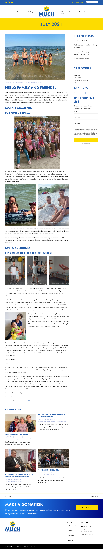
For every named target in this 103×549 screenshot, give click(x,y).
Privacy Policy (33, 546)
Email (75, 111)
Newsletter (28, 82)
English (89, 2)
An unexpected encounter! (81, 59)
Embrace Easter (78, 63)
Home (6, 31)
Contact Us (70, 540)
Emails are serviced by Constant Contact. (86, 135)
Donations (70, 538)
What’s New (70, 535)
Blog (75, 73)
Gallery (69, 533)
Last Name (77, 123)
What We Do (73, 525)
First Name (77, 117)
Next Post (93, 496)
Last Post (8, 496)
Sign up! (86, 140)
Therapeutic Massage (81, 80)
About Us (69, 523)
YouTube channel (31, 401)
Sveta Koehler (19, 82)
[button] (93, 12)
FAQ (70, 528)
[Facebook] (9, 2)
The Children (34, 82)
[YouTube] (12, 2)
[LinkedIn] (6, 2)
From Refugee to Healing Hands (83, 41)
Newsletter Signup (78, 2)
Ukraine (40, 82)
